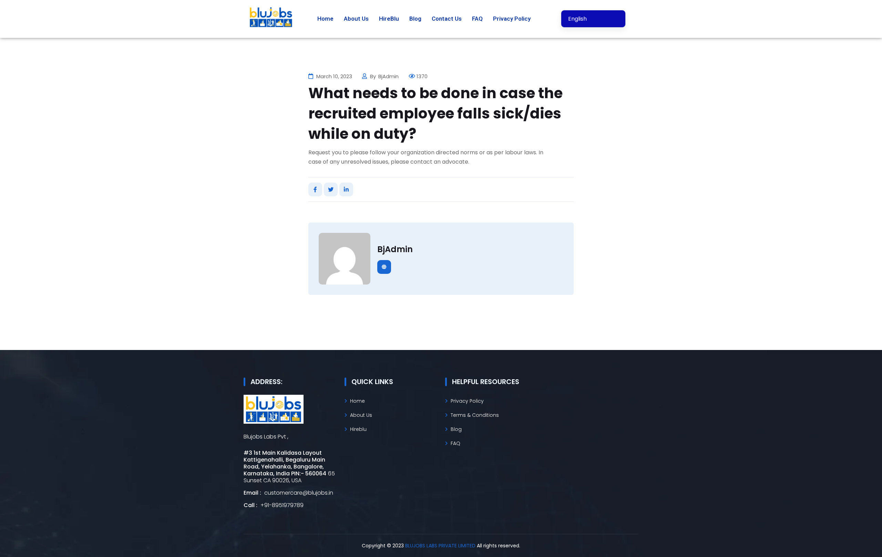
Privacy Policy (512, 18)
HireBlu (389, 18)
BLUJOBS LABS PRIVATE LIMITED (441, 545)
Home (325, 18)
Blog (415, 18)
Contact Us (447, 18)
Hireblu (358, 429)
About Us (356, 18)
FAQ (477, 18)
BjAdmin (389, 76)
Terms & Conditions (475, 415)
